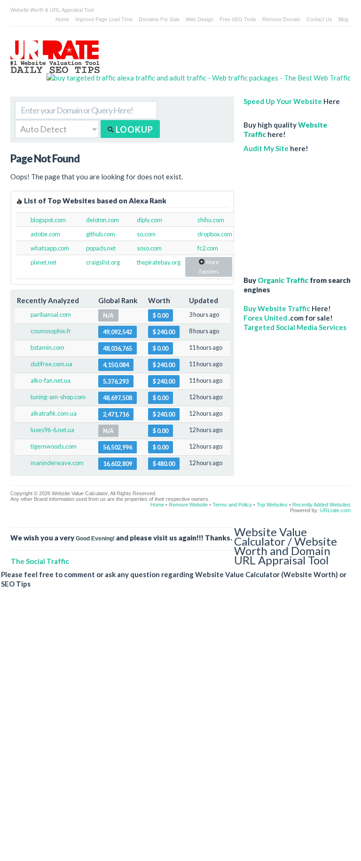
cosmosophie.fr (51, 331)
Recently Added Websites (321, 504)
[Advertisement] (297, 209)
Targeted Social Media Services (294, 327)
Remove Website (188, 504)
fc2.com (207, 248)
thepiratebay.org (158, 262)
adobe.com (45, 234)
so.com (146, 234)
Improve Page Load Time (104, 19)
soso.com (149, 248)
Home (62, 19)
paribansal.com (51, 314)
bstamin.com (47, 347)
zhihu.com (210, 220)
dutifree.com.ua (51, 364)
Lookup (133, 129)
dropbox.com (214, 234)
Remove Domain (281, 19)
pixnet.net (43, 262)
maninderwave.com (57, 463)
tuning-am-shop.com (58, 397)
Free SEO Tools (238, 19)
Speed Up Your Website (282, 101)
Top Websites (272, 504)
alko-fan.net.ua (51, 380)
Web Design (199, 19)
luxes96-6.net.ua (52, 430)
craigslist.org (103, 262)
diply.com (149, 220)
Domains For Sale (159, 19)
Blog (343, 19)
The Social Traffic (40, 561)
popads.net (101, 248)
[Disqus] (176, 732)
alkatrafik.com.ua (54, 413)
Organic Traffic (283, 280)
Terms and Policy (232, 504)
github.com (100, 234)
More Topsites (208, 266)
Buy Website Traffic (276, 308)
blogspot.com (48, 220)
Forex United (265, 318)
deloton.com (102, 220)
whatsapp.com (50, 248)
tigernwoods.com (54, 446)
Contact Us (319, 19)
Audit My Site (266, 148)
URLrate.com (335, 510)
